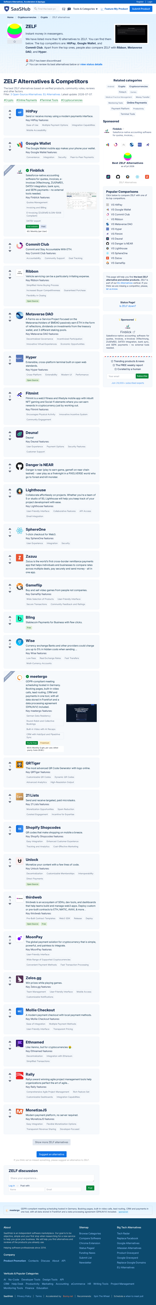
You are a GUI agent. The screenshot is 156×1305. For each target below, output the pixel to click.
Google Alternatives (128, 1243)
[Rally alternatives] (19, 1075)
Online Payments (137, 102)
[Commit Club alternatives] (19, 245)
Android (111, 86)
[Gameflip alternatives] (19, 586)
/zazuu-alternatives (17, 552)
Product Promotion (15, 1260)
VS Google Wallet (120, 209)
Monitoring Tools (115, 103)
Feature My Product (116, 8)
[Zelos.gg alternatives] (19, 979)
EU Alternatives (125, 283)
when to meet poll (134, 1296)
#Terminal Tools (49, 100)
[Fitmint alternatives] (19, 394)
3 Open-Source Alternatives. (27, 94)
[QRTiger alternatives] (19, 764)
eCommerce (78, 1283)
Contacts (33, 1260)
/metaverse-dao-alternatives (22, 310)
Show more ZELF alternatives (51, 1142)
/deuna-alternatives (17, 429)
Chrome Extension (89, 1243)
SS (19, 828)
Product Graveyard (128, 1252)
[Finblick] (19, 171)
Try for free (32, 743)
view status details (91, 64)
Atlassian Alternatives (129, 1248)
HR (89, 1283)
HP (19, 112)
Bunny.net (68, 1296)
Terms (38, 1296)
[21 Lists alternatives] (19, 796)
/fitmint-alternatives (17, 389)
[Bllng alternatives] (19, 618)
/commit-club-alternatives (21, 240)
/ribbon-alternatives (17, 267)
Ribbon (121, 47)
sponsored (123, 1212)
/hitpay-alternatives (17, 107)
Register (140, 2)
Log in (12, 1185)
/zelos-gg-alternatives (19, 974)
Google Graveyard (127, 1257)
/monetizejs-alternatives (20, 1106)
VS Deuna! (116, 238)
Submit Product (141, 8)
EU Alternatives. (52, 94)
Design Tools (50, 1279)
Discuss (45, 1260)
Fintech (122, 92)
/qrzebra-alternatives (18, 759)
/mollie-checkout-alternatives (23, 1006)
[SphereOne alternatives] (19, 530)
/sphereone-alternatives (19, 525)
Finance (29, 1288)
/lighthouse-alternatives (19, 486)
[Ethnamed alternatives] (19, 1043)
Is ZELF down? (127, 305)
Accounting (62, 1283)
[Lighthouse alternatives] (19, 491)
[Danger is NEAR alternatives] (19, 466)
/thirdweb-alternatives (18, 893)
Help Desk (17, 1283)
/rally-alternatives (16, 1070)
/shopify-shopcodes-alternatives (24, 823)
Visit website (32, 226)
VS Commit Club (120, 214)
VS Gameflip (117, 262)
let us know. (112, 289)
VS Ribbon (116, 219)
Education (42, 1288)
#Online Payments (26, 100)
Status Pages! (86, 1248)
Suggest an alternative (51, 1154)
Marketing (47, 1283)
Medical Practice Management (119, 97)
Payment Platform (120, 108)
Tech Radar (123, 1233)
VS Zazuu (116, 258)
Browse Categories (90, 1233)
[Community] (69, 9)
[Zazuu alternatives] (19, 557)
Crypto (121, 86)
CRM (6, 1283)
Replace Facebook (127, 1238)
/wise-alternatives (16, 637)
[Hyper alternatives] (19, 358)
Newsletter (85, 1262)
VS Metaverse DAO (121, 224)
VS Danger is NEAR (121, 243)
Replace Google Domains (131, 1262)
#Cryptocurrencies (71, 100)
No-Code (13, 1279)
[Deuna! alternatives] (19, 434)
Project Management (122, 1283)
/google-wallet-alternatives (21, 139)
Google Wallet (86, 43)
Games (133, 92)
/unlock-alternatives (17, 856)
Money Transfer (143, 97)
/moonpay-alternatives (19, 933)
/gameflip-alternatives (18, 581)
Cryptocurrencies (138, 86)
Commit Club (34, 47)
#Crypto (8, 100)
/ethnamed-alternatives (19, 1038)
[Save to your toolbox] (14, 41)
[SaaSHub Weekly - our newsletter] (63, 9)
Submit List (85, 1257)
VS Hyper (116, 228)
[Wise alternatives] (19, 642)
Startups (41, 2)
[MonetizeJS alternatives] (19, 1111)
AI (5, 1279)
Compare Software (90, 1238)
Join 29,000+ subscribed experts (128, 383)
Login (150, 2)
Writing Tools (100, 1283)
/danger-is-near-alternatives (22, 461)
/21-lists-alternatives (17, 791)
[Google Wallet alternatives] (19, 144)
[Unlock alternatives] (19, 861)
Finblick (126, 332)
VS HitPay (116, 204)
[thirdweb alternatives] (19, 898)
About (55, 1260)
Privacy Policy (24, 1296)
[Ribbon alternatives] (19, 272)
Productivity (138, 108)
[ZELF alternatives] (14, 31)
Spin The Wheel (102, 1296)
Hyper (42, 51)
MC (20, 1011)
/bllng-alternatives (16, 613)
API (63, 1260)
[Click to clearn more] (78, 1210)
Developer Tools (30, 1279)
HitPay (71, 43)
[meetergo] (19, 677)
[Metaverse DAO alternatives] (19, 315)
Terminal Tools (128, 114)
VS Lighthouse (118, 248)
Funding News (87, 1252)
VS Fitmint (116, 233)
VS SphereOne (119, 253)
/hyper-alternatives (17, 353)
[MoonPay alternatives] (19, 938)
